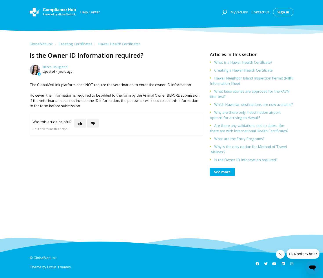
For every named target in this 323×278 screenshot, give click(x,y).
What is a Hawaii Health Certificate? (243, 62)
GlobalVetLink (41, 44)
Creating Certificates (75, 44)
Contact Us (261, 12)
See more (222, 172)
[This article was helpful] (80, 123)
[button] (224, 12)
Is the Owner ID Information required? (245, 159)
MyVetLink (239, 12)
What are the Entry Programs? (239, 138)
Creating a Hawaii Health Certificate (243, 70)
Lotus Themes (59, 267)
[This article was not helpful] (93, 123)
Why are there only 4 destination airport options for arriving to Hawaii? (245, 115)
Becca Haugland (55, 67)
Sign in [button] (283, 12)
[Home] (53, 12)
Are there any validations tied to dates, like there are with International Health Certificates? (249, 128)
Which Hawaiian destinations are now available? (253, 104)
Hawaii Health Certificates (119, 44)
